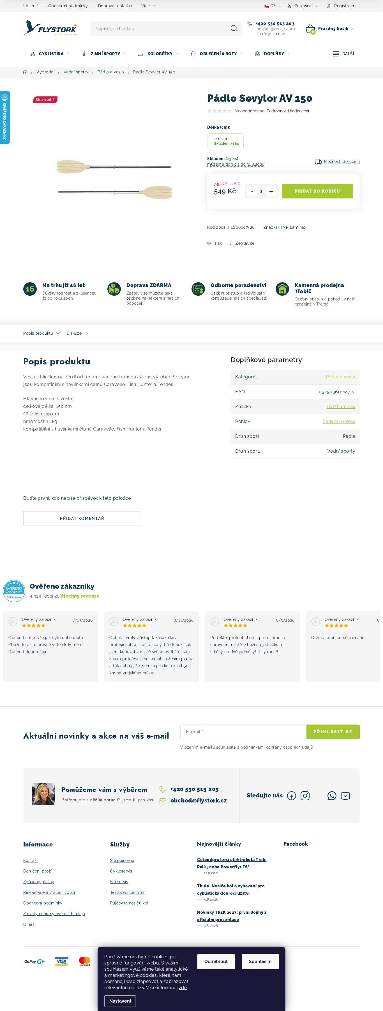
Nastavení (120, 1001)
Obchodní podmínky (68, 6)
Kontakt (30, 860)
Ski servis (119, 882)
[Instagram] (305, 795)
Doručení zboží (37, 871)
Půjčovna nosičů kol (129, 903)
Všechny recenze (80, 596)
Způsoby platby (38, 882)
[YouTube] (345, 795)
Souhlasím (260, 961)
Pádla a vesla (341, 377)
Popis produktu (38, 333)
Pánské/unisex (339, 421)
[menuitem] (49, 53)
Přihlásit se (333, 732)
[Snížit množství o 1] (252, 191)
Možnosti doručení (342, 161)
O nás (28, 924)
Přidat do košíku (317, 191)
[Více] (343, 53)
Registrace (344, 6)
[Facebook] (291, 795)
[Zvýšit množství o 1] (271, 191)
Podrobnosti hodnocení (288, 111)
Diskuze (74, 333)
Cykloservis (121, 871)
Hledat (234, 28)
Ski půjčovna (122, 860)
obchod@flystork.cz (198, 800)
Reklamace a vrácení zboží (49, 892)
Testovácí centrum (128, 892)
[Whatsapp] (331, 795)
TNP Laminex (293, 227)
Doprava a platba (115, 6)
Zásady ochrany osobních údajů (54, 913)
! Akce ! (30, 6)
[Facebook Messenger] (318, 795)
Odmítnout (216, 961)
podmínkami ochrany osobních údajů (277, 747)
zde (183, 987)
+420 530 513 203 (274, 23)
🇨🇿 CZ (270, 6)
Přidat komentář (82, 518)
